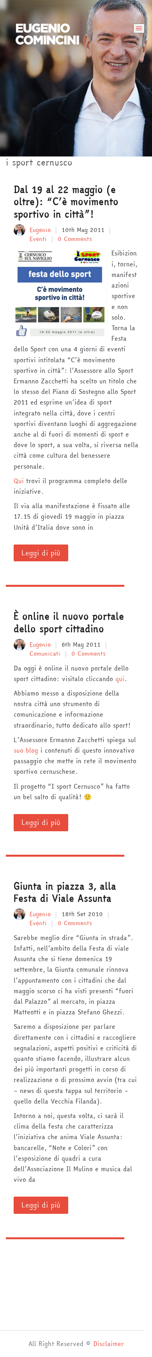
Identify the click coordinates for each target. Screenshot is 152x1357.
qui (119, 678)
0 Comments (75, 238)
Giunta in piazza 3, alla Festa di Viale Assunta (65, 892)
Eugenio (40, 229)
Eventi (38, 238)
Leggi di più (40, 553)
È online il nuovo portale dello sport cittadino (69, 622)
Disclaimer (108, 1343)
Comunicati (45, 653)
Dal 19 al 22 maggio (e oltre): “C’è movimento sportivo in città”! (66, 201)
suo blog (26, 750)
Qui (19, 480)
